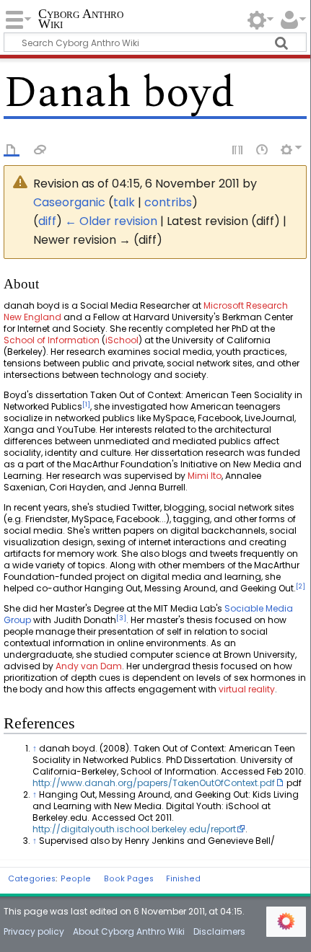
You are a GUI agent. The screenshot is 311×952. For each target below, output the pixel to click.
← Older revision (111, 221)
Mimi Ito (205, 476)
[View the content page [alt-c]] (11, 148)
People (76, 878)
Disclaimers (219, 931)
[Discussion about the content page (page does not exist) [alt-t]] (40, 148)
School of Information (52, 340)
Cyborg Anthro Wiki (80, 20)
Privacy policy (34, 931)
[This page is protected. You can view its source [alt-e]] (238, 148)
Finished (183, 878)
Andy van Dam (89, 666)
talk (124, 202)
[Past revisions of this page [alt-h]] (263, 148)
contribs (168, 202)
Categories (32, 878)
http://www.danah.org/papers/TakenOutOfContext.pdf (153, 783)
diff (47, 221)
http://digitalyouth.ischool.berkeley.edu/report (134, 829)
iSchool (122, 340)
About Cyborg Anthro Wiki (129, 931)
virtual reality (247, 689)
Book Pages (129, 878)
